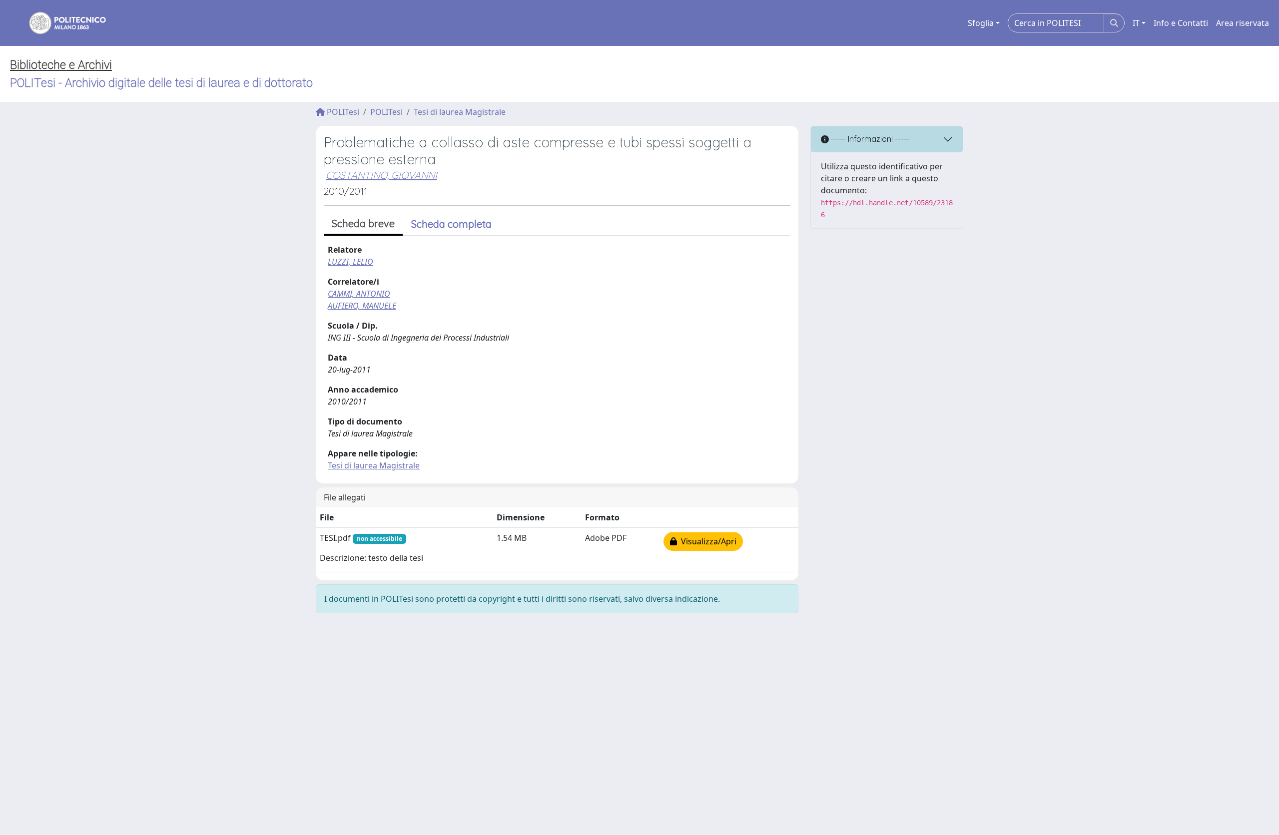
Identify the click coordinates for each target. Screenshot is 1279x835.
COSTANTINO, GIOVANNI (381, 175)
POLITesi (342, 111)
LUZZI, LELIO (350, 261)
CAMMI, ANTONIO (359, 293)
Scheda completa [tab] (451, 224)
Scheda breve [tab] (363, 223)
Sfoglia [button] (981, 22)
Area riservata (1242, 22)
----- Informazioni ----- (869, 139)
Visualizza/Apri (706, 541)
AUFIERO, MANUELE (362, 305)
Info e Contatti (1181, 22)
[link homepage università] (61, 23)
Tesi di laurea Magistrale (460, 111)
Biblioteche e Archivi (61, 65)
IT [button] (1136, 22)
